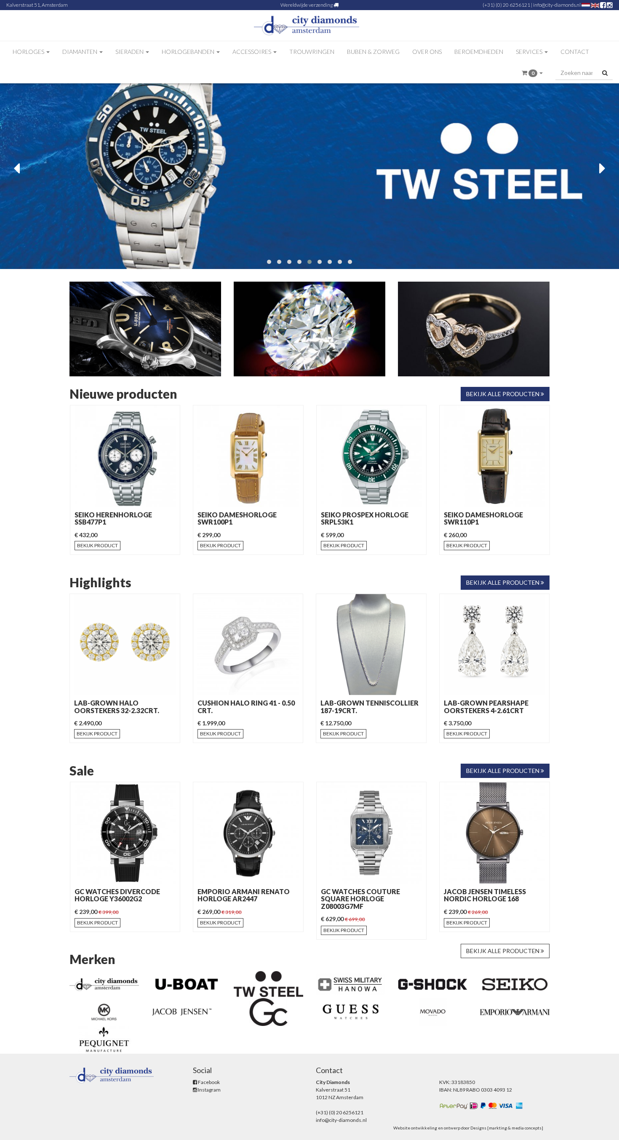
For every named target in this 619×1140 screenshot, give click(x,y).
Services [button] (530, 51)
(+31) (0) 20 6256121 (506, 5)
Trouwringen (311, 51)
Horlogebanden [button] (189, 51)
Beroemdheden (478, 51)
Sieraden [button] (130, 51)
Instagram (209, 1090)
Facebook (208, 1082)
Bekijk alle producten (503, 393)
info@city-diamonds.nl (557, 5)
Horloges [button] (29, 51)
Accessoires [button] (252, 51)
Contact (574, 51)
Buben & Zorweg (373, 51)
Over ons (427, 51)
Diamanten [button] (80, 51)
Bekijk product (97, 545)
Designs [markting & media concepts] (506, 1127)
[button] (532, 73)
